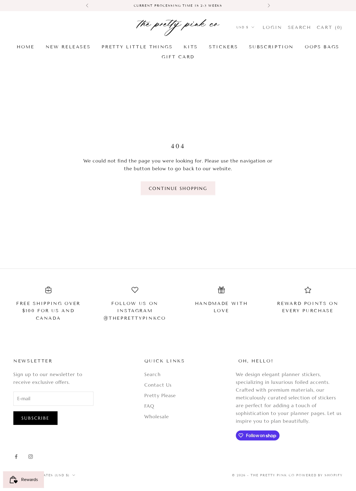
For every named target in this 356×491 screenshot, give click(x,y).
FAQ (149, 406)
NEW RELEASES (68, 46)
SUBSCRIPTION (271, 46)
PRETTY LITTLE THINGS (137, 46)
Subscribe (35, 418)
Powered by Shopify (319, 475)
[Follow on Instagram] (30, 456)
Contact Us (157, 385)
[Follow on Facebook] (16, 456)
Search (152, 374)
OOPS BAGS (322, 46)
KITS (191, 46)
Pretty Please (159, 395)
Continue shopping (178, 188)
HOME (25, 46)
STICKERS (223, 46)
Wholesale (156, 417)
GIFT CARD (178, 56)
